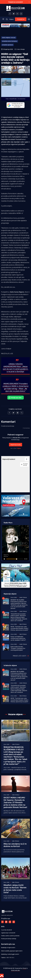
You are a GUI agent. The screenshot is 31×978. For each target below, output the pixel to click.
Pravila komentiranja (7, 426)
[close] (29, 2)
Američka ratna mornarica (9, 41)
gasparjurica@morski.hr (16, 951)
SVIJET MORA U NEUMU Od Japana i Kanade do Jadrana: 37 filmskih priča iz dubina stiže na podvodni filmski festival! (15, 802)
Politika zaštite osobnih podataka (10, 936)
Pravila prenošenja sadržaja (8, 938)
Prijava (11, 19)
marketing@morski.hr (13, 954)
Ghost (24, 968)
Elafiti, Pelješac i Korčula (8, 37)
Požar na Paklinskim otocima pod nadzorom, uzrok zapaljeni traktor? (18, 638)
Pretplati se (20, 19)
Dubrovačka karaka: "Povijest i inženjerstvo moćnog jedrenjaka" (18, 648)
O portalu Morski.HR (6, 930)
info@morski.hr (11, 947)
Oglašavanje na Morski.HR (8, 933)
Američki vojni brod (7, 45)
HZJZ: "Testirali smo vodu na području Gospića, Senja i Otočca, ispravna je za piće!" (19, 628)
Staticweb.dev (15, 970)
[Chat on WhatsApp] (15, 398)
